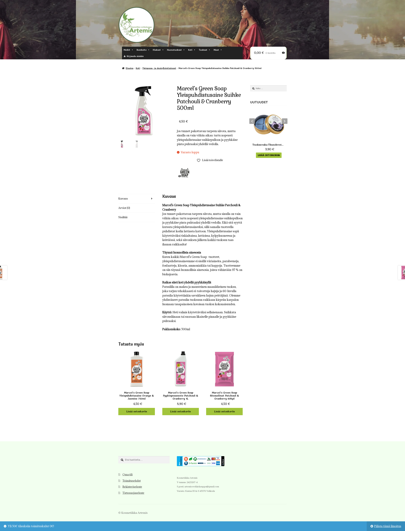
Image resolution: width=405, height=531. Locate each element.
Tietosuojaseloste (133, 493)
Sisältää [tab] (122, 217)
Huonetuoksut (174, 49)
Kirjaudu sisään (135, 56)
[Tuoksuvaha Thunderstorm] (268, 124)
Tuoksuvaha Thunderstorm (268, 144)
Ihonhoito (141, 49)
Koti (190, 49)
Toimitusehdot (131, 480)
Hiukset (157, 49)
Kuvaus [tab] (123, 198)
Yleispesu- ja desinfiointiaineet (159, 68)
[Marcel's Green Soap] (185, 173)
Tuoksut (203, 49)
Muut (216, 49)
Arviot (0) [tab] (124, 208)
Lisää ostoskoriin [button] (136, 411)
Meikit (127, 49)
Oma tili (127, 474)
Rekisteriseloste (132, 486)
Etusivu (129, 68)
